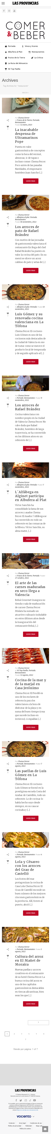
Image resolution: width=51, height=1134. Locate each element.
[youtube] (34, 1100)
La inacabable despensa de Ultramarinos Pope (26, 136)
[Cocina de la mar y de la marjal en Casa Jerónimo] (25, 656)
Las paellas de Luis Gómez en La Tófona (30, 775)
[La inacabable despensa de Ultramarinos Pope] (25, 105)
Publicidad (29, 1126)
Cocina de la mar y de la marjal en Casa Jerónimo (30, 684)
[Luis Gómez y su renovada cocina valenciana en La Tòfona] (25, 292)
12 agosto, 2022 (26, 675)
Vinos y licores (31, 46)
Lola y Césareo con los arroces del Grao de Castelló (28, 868)
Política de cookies (25, 1128)
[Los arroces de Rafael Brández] (25, 383)
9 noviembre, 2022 (28, 399)
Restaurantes (38, 52)
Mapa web (39, 1126)
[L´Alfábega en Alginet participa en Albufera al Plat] (25, 470)
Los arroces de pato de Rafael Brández (27, 231)
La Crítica (38, 57)
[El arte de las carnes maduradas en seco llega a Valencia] (25, 561)
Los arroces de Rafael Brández (27, 407)
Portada (11, 46)
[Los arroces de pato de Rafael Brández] (25, 202)
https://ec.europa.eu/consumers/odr (27, 1110)
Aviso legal (22, 1123)
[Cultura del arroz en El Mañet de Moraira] (25, 934)
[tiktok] (30, 1100)
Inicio (25, 93)
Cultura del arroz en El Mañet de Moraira (29, 960)
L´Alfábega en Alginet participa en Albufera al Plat (30, 496)
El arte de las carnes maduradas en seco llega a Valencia (30, 589)
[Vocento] (25, 1116)
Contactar (12, 1123)
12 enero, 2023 (26, 125)
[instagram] (25, 1100)
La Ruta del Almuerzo (18, 63)
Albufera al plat (23, 217)
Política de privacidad (14, 1126)
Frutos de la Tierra (16, 57)
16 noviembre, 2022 (28, 222)
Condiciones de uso (36, 1123)
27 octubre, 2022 (22, 578)
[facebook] (16, 1100)
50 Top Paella (14, 69)
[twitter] (20, 1100)
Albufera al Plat (15, 52)
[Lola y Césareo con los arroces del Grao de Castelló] (25, 840)
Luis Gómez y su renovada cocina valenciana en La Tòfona (29, 320)
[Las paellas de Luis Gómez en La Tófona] (25, 749)
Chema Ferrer (23, 118)
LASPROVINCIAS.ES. (25, 1090)
